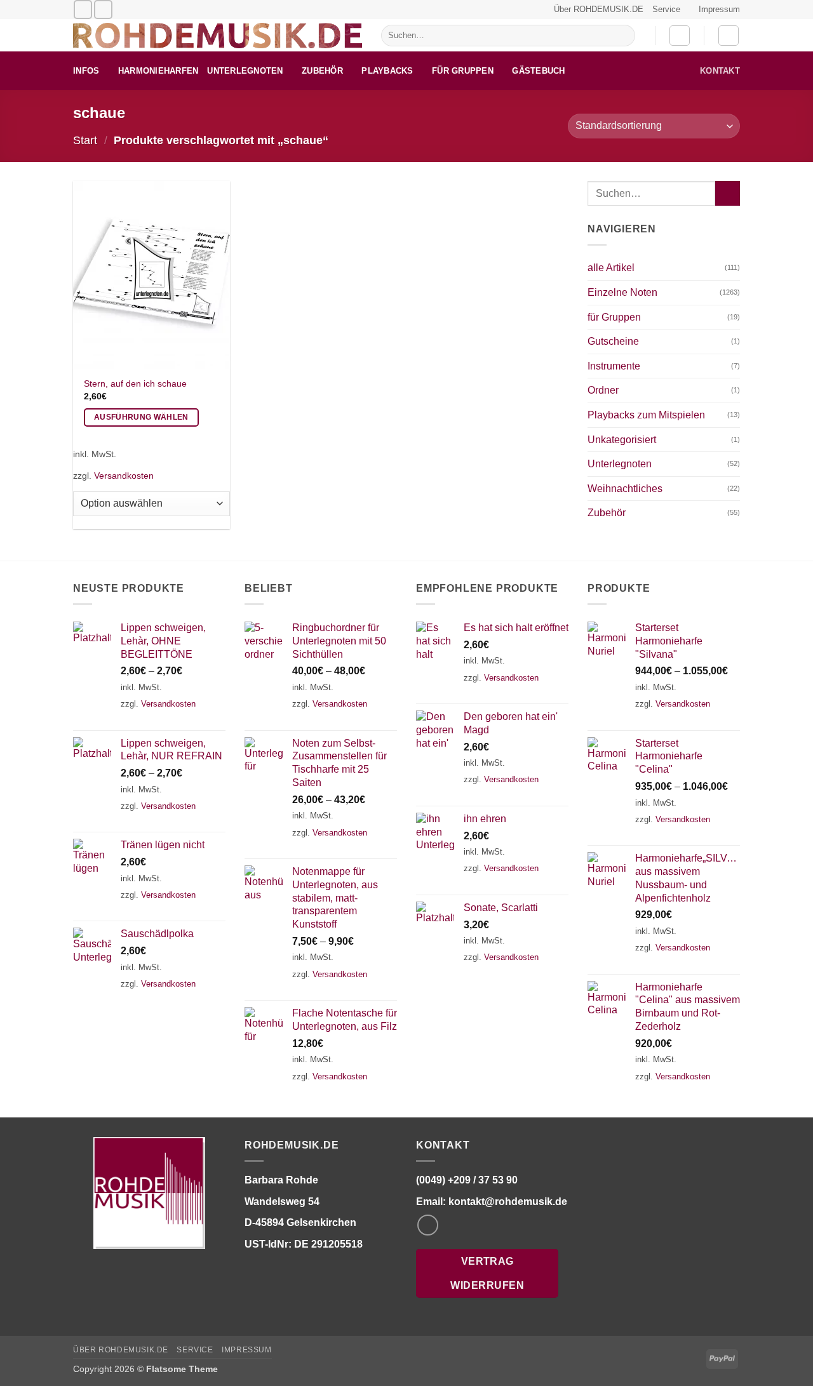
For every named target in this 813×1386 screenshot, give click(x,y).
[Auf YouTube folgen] (103, 9)
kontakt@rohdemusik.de (507, 1201)
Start (85, 140)
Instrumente (614, 366)
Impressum (719, 9)
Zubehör (322, 71)
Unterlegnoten (245, 71)
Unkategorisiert (622, 439)
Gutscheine (613, 341)
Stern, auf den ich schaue (135, 383)
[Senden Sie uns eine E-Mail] (83, 9)
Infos (86, 71)
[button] (679, 35)
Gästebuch (538, 71)
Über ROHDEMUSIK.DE (598, 9)
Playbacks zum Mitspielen (646, 415)
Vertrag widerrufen (487, 1273)
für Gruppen (463, 71)
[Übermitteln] (622, 35)
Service (666, 9)
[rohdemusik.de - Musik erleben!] (217, 35)
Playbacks (387, 71)
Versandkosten (124, 475)
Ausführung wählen (141, 417)
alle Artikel (611, 267)
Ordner (603, 390)
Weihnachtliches (625, 488)
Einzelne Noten (622, 292)
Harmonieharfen (158, 71)
